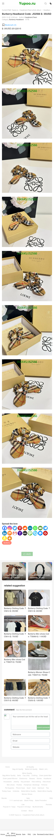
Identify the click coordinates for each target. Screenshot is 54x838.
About (31, 810)
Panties (19, 785)
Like (23, 804)
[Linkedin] (4, 533)
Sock (34, 788)
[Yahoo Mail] (20, 533)
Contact (24, 810)
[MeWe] (30, 528)
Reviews (49, 804)
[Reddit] (25, 528)
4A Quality (30, 767)
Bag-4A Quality (17, 769)
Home (7, 767)
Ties (47, 788)
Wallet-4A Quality (31, 769)
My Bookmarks (38, 807)
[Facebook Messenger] (40, 533)
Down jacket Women (10, 778)
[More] (9, 538)
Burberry (7, 543)
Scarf (28, 788)
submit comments (43, 727)
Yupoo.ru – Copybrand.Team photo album (29, 815)
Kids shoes (47, 781)
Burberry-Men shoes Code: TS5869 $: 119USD (38, 635)
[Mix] (9, 533)
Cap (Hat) (26, 775)
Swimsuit (41, 788)
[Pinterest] (20, 528)
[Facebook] (4, 528)
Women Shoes (27, 794)
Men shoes (11, 785)
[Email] (40, 528)
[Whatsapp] (35, 528)
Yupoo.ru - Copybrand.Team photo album (26, 10)
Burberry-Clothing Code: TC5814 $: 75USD (15, 635)
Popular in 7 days (9, 807)
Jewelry (16, 781)
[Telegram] (45, 528)
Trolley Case (6, 791)
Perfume (44, 785)
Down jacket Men (45, 775)
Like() (27, 554)
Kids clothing (36, 781)
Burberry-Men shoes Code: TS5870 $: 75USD (14, 660)
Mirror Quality (27, 773)
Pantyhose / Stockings (31, 785)
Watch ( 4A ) (43, 769)
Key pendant (25, 781)
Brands (4, 798)
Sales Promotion (41, 800)
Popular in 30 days (24, 807)
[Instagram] (9, 528)
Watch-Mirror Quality (44, 791)
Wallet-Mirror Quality (28, 791)
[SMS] (30, 533)
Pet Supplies (9, 788)
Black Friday (28, 800)
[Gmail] (14, 533)
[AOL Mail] (25, 533)
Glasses (32, 778)
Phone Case (20, 788)
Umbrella (16, 791)
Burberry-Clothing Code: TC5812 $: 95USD (15, 609)
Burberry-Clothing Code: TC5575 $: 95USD (15, 699)
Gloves (39, 778)
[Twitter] (14, 528)
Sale (28, 798)
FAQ (51, 798)
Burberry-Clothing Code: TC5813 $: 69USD (39, 609)
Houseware (7, 781)
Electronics (23, 778)
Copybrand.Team (31, 17)
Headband (47, 10)
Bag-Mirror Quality (8, 775)
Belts (19, 775)
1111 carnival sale (16, 800)
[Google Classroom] (45, 533)
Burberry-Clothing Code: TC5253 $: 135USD (39, 699)
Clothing (34, 775)
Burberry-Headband (16, 19)
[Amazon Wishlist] (4, 538)
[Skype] (35, 533)
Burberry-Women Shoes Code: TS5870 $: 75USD (39, 673)
